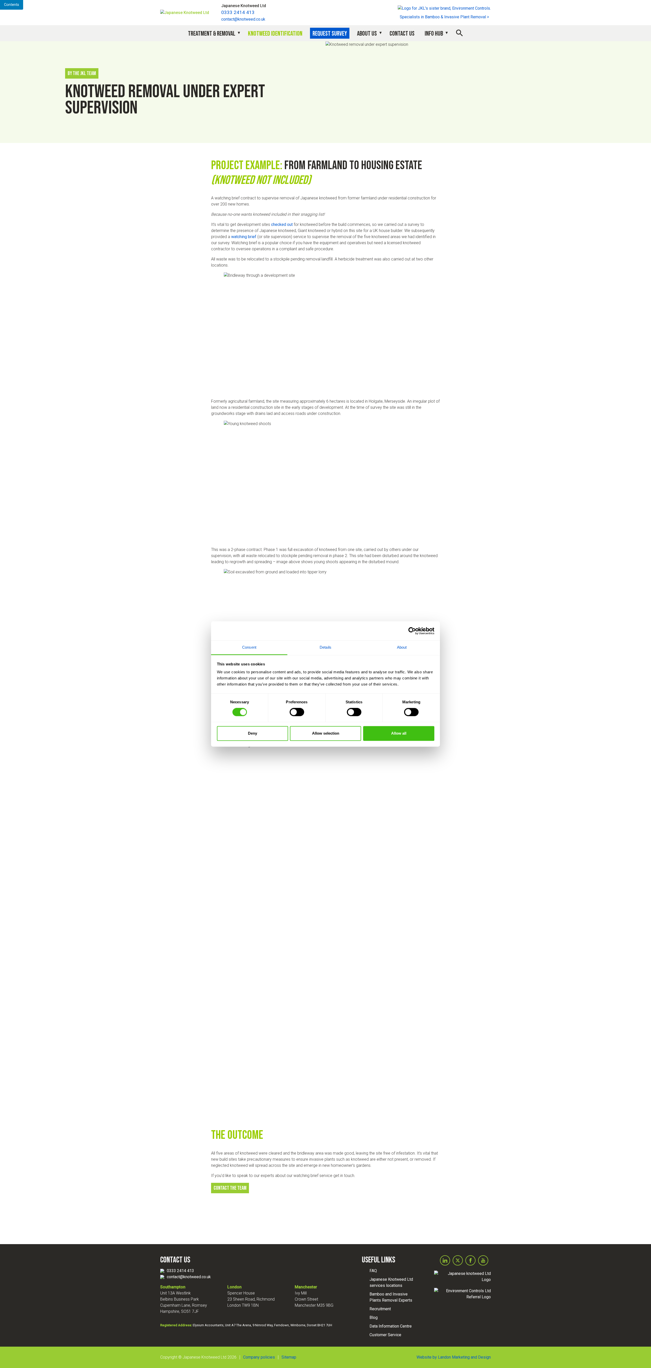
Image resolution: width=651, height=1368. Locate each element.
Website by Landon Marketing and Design (454, 1357)
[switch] (297, 712)
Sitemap (289, 1357)
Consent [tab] (249, 647)
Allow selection (325, 733)
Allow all (398, 733)
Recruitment (380, 1308)
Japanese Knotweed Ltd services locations (391, 1282)
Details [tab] (325, 647)
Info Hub (434, 34)
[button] (459, 32)
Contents (11, 5)
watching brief (243, 236)
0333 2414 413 (238, 12)
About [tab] (402, 647)
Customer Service (385, 1334)
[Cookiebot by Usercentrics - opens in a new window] (412, 631)
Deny (252, 733)
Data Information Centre (390, 1326)
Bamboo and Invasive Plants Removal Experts (390, 1297)
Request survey (330, 34)
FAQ (373, 1270)
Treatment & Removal (211, 34)
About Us (367, 34)
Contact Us (402, 34)
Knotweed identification (275, 34)
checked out (282, 224)
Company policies (259, 1357)
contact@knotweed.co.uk (243, 19)
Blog (373, 1317)
